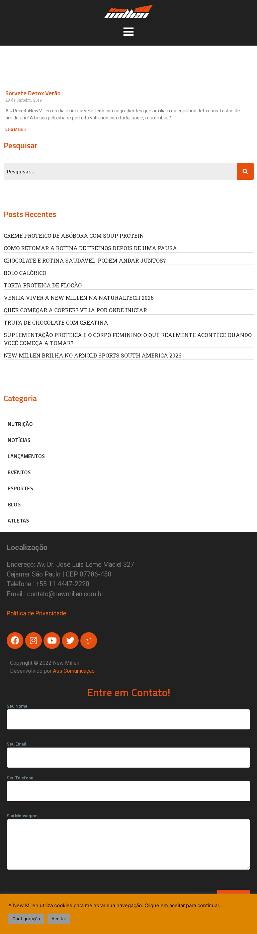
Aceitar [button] (59, 918)
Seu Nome (17, 706)
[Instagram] (33, 640)
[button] (128, 31)
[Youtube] (52, 640)
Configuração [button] (26, 918)
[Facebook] (15, 640)
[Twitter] (70, 640)
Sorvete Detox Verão (33, 93)
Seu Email (16, 744)
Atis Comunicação (74, 671)
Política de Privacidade (36, 613)
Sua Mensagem (22, 815)
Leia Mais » (15, 129)
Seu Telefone (20, 777)
